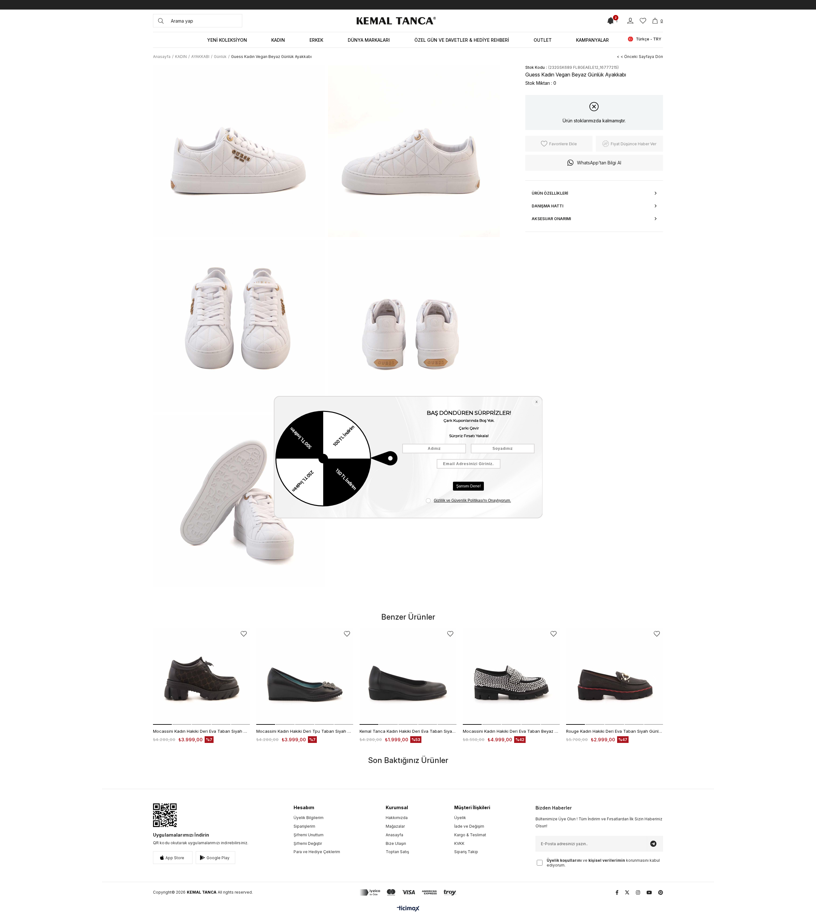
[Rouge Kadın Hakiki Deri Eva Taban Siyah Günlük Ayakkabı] (614, 676)
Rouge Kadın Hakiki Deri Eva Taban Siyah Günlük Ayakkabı (614, 731)
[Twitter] (627, 892)
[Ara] (160, 20)
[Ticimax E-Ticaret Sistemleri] (408, 909)
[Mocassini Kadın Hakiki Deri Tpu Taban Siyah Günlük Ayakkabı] (304, 676)
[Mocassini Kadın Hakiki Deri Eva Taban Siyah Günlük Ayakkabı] (201, 676)
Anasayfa (394, 834)
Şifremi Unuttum (309, 834)
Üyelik (460, 817)
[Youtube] (649, 892)
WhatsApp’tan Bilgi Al (599, 162)
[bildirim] (611, 20)
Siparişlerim (304, 826)
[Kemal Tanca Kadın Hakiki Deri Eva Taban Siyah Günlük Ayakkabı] (408, 676)
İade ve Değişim (469, 826)
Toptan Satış (397, 851)
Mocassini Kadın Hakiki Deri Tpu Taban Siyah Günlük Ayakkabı (304, 731)
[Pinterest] (660, 892)
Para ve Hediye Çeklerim (317, 851)
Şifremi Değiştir (308, 843)
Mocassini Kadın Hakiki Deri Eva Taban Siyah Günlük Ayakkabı (201, 731)
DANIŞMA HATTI (547, 206)
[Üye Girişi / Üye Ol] (630, 21)
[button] (162, 724)
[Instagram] (638, 892)
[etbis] (165, 815)
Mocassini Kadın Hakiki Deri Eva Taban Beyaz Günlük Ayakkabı (511, 731)
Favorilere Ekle (244, 634)
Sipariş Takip (466, 851)
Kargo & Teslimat (470, 834)
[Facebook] (617, 892)
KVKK (459, 843)
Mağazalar (395, 826)
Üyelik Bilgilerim (309, 817)
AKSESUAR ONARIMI (551, 218)
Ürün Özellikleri (550, 193)
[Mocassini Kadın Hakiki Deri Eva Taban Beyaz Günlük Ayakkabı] (511, 676)
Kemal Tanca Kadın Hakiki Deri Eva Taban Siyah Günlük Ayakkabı (408, 731)
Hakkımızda (397, 817)
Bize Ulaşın (396, 843)
